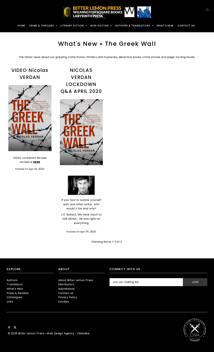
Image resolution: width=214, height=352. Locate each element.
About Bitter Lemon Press (75, 280)
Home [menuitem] (21, 25)
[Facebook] (9, 327)
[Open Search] (207, 9)
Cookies (63, 302)
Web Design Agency (60, 333)
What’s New (15, 289)
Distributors (66, 284)
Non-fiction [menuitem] (99, 25)
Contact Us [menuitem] (186, 25)
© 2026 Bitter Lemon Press (26, 333)
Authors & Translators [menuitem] (132, 25)
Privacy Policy (67, 297)
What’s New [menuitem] (165, 25)
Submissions (66, 289)
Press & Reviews (18, 293)
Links (10, 302)
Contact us (65, 293)
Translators (15, 284)
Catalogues (14, 297)
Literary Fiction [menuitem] (72, 25)
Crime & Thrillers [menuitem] (41, 25)
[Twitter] (15, 327)
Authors (12, 280)
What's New (78, 43)
